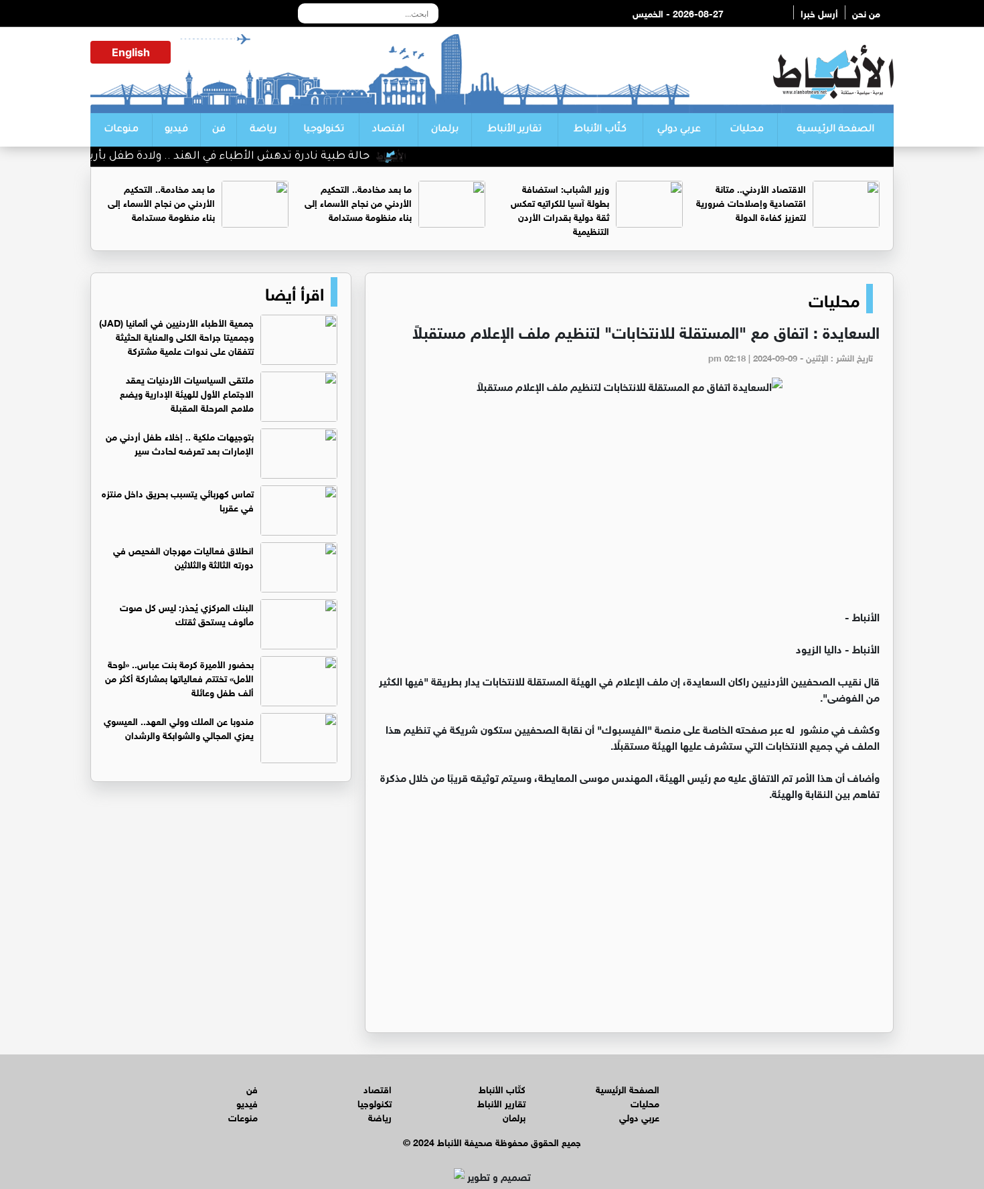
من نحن (866, 12)
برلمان (445, 130)
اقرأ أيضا (294, 292)
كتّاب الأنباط (600, 130)
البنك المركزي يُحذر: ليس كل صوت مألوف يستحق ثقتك (187, 613)
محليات (747, 130)
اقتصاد (388, 130)
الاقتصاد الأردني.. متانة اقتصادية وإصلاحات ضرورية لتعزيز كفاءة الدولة (751, 201)
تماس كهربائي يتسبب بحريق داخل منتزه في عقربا (178, 499)
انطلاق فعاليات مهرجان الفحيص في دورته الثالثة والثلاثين (183, 556)
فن (219, 130)
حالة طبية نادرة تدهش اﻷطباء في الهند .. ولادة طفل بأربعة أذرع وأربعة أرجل (204, 157)
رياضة (263, 130)
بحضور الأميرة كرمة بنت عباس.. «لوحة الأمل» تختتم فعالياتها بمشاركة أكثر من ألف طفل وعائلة (179, 677)
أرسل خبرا (819, 12)
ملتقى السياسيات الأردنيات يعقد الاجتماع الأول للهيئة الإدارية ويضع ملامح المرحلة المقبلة (187, 392)
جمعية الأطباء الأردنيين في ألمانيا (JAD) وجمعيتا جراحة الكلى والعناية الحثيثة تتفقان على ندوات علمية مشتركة (176, 335)
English (131, 52)
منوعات (121, 130)
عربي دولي (679, 130)
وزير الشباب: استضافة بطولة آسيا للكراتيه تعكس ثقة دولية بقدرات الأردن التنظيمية (560, 208)
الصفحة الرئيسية (835, 130)
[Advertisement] (629, 507)
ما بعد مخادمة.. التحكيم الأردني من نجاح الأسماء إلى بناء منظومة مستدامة (358, 201)
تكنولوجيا (323, 130)
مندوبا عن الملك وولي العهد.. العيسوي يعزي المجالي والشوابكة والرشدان (179, 727)
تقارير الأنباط (514, 130)
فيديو (176, 130)
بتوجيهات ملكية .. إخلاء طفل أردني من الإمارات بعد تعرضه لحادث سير (180, 442)
